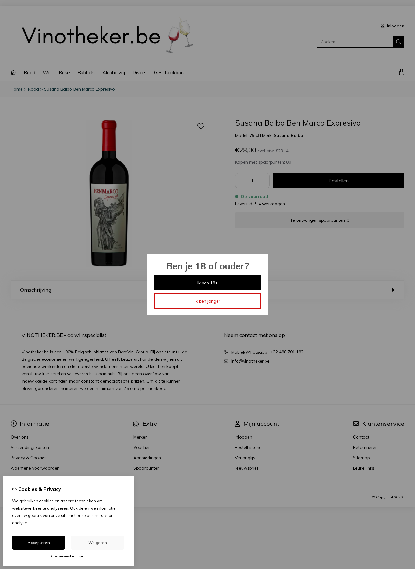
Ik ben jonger (207, 301)
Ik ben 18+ (207, 283)
